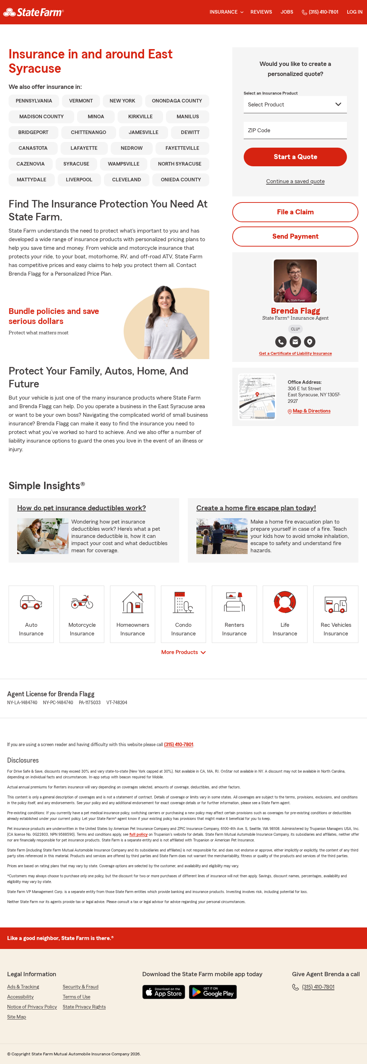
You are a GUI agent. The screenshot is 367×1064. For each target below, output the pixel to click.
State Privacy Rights (84, 1007)
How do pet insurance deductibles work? (81, 508)
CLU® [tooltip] (295, 329)
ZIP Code (259, 130)
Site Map (16, 1017)
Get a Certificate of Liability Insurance (295, 353)
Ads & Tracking (23, 986)
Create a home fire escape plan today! (256, 508)
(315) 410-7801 (323, 12)
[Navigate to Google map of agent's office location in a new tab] (309, 342)
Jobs (287, 12)
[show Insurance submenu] (240, 12)
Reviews (261, 12)
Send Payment (295, 236)
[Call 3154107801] (281, 342)
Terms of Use (76, 996)
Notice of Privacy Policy (32, 1007)
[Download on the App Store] (163, 992)
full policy (138, 834)
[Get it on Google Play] (213, 992)
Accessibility (20, 996)
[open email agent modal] (295, 342)
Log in (355, 12)
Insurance (224, 12)
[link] (33, 12)
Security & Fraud (81, 986)
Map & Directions (311, 411)
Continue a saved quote (295, 181)
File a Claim (295, 212)
